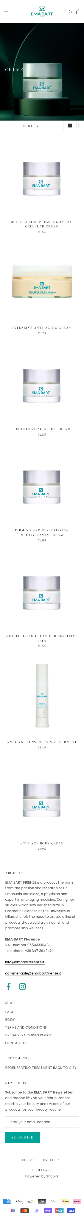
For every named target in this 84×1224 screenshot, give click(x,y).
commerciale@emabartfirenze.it (33, 973)
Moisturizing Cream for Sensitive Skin (42, 638)
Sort (28, 126)
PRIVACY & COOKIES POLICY (28, 1035)
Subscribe (22, 1137)
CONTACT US (16, 1042)
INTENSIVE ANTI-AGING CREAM (42, 327)
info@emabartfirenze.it (25, 962)
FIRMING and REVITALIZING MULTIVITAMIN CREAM (42, 532)
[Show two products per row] (77, 125)
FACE (9, 1011)
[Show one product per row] (70, 125)
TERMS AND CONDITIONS (26, 1027)
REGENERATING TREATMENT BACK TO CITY (40, 1067)
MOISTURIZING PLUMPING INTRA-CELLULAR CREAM (42, 224)
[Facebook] (8, 986)
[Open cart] (78, 12)
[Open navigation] (6, 11)
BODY (10, 1019)
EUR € (27, 1160)
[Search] (71, 11)
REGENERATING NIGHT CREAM (42, 429)
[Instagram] (22, 986)
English (50, 1160)
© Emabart (42, 1170)
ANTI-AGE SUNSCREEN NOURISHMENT (42, 742)
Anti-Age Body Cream (42, 843)
